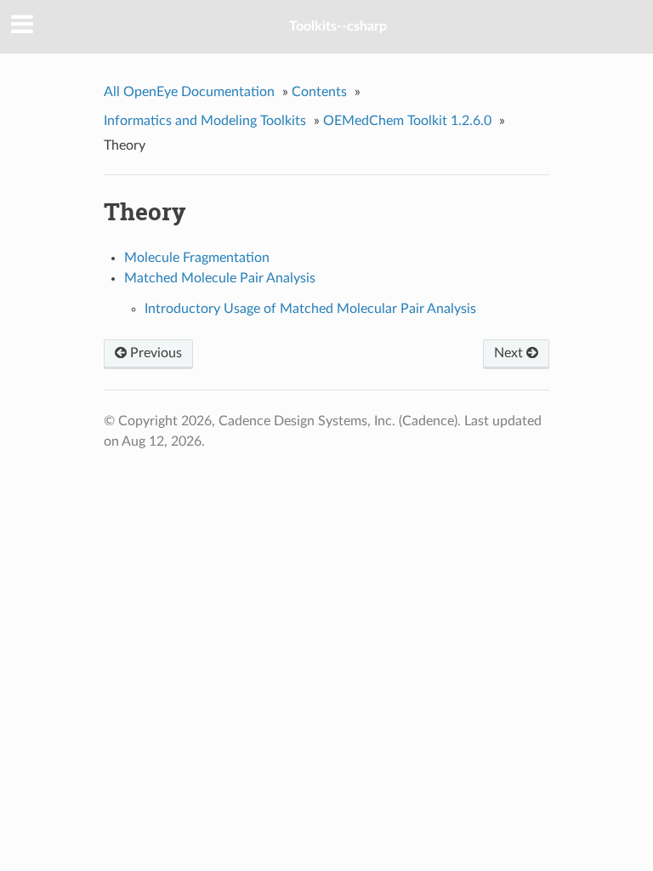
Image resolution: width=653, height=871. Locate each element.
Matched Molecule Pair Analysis (219, 278)
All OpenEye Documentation (189, 92)
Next (510, 353)
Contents (319, 92)
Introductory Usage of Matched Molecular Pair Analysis (310, 309)
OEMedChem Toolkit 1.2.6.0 (407, 121)
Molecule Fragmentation (197, 258)
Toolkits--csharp (338, 26)
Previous (154, 353)
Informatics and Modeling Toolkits (205, 121)
